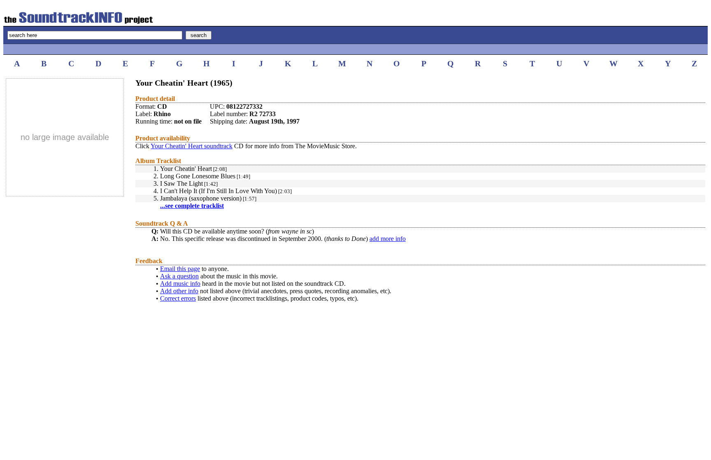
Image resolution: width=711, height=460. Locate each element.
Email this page (180, 268)
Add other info (179, 290)
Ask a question (179, 276)
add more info (387, 238)
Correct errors (178, 298)
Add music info (180, 283)
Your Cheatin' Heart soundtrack (191, 145)
